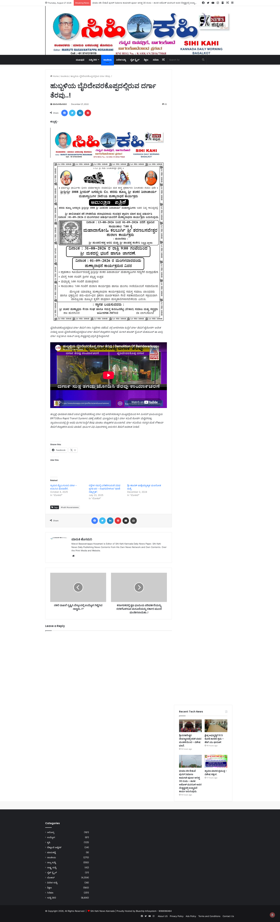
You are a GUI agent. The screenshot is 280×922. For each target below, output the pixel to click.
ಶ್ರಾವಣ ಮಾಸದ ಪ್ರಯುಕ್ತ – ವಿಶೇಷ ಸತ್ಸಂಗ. (216, 772)
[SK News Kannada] (140, 30)
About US (163, 916)
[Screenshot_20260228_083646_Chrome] (108, 156)
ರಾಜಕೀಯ (107, 59)
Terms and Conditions (209, 916)
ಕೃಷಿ (48, 842)
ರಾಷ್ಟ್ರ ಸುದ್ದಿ (51, 867)
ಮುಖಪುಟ (80, 59)
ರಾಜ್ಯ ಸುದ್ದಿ (51, 862)
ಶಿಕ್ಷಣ (146, 59)
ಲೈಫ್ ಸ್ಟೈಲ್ (134, 59)
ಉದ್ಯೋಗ (51, 837)
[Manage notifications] (272, 914)
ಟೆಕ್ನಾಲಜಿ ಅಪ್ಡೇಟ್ (54, 847)
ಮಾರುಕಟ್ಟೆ (51, 852)
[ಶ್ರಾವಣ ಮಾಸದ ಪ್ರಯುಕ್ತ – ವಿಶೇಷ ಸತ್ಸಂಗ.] (216, 761)
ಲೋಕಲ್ (51, 877)
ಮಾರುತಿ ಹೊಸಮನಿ (60, 104)
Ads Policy (191, 916)
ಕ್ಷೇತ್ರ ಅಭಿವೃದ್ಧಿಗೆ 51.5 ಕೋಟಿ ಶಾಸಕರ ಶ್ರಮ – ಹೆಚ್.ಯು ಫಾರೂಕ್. (214, 739)
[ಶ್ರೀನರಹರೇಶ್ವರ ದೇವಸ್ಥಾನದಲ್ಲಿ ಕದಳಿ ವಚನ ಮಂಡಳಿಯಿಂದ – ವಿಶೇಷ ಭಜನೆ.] (190, 725)
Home (55, 76)
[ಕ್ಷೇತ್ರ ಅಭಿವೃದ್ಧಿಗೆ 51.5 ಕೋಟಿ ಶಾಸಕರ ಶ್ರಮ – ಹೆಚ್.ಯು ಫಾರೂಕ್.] (216, 725)
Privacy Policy (176, 916)
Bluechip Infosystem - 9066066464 (154, 911)
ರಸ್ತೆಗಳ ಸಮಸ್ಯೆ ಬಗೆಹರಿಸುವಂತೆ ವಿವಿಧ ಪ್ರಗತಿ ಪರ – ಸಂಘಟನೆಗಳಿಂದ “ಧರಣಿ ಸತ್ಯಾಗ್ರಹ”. (104, 488)
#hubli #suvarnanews (70, 507)
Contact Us (228, 916)
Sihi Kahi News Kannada (102, 911)
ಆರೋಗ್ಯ (50, 832)
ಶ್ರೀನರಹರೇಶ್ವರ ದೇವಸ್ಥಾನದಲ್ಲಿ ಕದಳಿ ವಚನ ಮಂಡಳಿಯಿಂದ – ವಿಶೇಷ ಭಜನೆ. (190, 740)
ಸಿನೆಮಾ (156, 59)
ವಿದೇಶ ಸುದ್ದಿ (121, 59)
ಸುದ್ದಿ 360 (93, 59)
